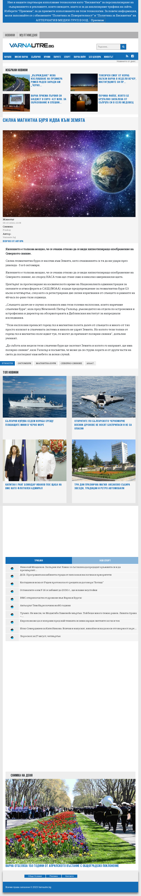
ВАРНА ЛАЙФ (80, 56)
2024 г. (90, 363)
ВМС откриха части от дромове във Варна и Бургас (51, 597)
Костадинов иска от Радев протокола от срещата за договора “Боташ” (62, 582)
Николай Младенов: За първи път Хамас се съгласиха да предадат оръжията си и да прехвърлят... (70, 568)
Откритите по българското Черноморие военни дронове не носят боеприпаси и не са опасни (103, 424)
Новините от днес (126, 61)
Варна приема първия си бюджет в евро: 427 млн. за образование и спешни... (48, 99)
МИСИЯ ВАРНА (21, 56)
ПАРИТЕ (57, 56)
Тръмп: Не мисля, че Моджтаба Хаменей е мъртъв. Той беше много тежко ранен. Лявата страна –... (78, 614)
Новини (10, 35)
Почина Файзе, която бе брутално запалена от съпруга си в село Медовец (116, 99)
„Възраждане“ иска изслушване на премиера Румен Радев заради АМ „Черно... (46, 80)
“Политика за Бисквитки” (114, 15)
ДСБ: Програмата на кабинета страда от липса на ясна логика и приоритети (66, 574)
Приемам (97, 20)
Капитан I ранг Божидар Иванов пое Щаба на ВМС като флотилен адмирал (33, 486)
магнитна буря (46, 363)
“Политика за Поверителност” (73, 15)
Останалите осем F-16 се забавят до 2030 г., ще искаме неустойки (58, 590)
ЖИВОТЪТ (108, 56)
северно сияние (71, 363)
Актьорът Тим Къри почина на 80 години (45, 605)
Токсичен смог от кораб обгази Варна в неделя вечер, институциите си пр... (117, 79)
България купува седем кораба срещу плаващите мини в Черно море (29, 423)
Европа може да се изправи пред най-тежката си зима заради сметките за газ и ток (70, 620)
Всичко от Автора (13, 241)
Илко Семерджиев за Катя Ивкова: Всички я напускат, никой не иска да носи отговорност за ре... (78, 628)
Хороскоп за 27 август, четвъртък (40, 636)
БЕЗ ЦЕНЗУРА (95, 56)
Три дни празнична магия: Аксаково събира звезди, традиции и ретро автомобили (102, 486)
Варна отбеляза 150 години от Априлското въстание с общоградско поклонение (62, 866)
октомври (24, 363)
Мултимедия (28, 35)
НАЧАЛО (7, 56)
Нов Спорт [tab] (105, 560)
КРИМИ (47, 56)
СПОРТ (67, 56)
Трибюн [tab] (38, 560)
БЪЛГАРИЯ (36, 56)
